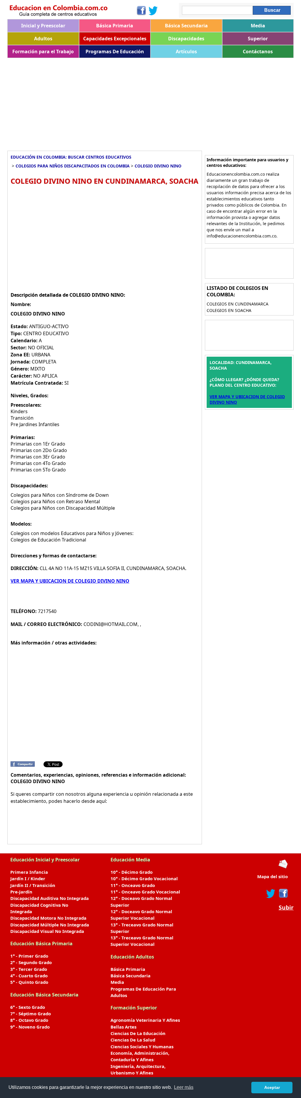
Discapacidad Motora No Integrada (48, 918)
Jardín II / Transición (32, 885)
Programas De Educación (115, 51)
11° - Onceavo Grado (133, 885)
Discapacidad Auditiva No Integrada (49, 898)
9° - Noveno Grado (30, 1027)
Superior (258, 38)
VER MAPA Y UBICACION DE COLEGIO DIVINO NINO (70, 581)
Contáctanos (258, 51)
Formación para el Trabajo (43, 51)
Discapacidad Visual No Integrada (47, 931)
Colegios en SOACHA (229, 310)
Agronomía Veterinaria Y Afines (145, 1020)
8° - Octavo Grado (29, 1020)
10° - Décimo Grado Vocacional (144, 878)
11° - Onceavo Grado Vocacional (145, 892)
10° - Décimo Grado (132, 872)
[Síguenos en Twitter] (153, 10)
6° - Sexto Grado (27, 1007)
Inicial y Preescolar (43, 25)
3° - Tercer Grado (28, 969)
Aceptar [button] (272, 1087)
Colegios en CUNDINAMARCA (237, 304)
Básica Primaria (114, 25)
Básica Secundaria (186, 25)
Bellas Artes (123, 1027)
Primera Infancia (29, 872)
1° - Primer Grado (29, 956)
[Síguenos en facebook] (283, 893)
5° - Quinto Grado (29, 982)
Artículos (186, 51)
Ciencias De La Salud (133, 1040)
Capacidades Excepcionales (114, 38)
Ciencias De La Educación (138, 1033)
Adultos (43, 38)
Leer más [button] (183, 1087)
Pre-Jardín (21, 892)
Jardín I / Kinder (27, 878)
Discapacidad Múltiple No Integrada (49, 925)
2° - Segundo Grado (31, 962)
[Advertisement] (150, 102)
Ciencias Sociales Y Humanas (142, 1046)
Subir (286, 907)
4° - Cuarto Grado (29, 976)
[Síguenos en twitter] (270, 893)
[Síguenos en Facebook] (141, 10)
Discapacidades (186, 38)
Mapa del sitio (272, 876)
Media (258, 25)
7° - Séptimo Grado (30, 1013)
